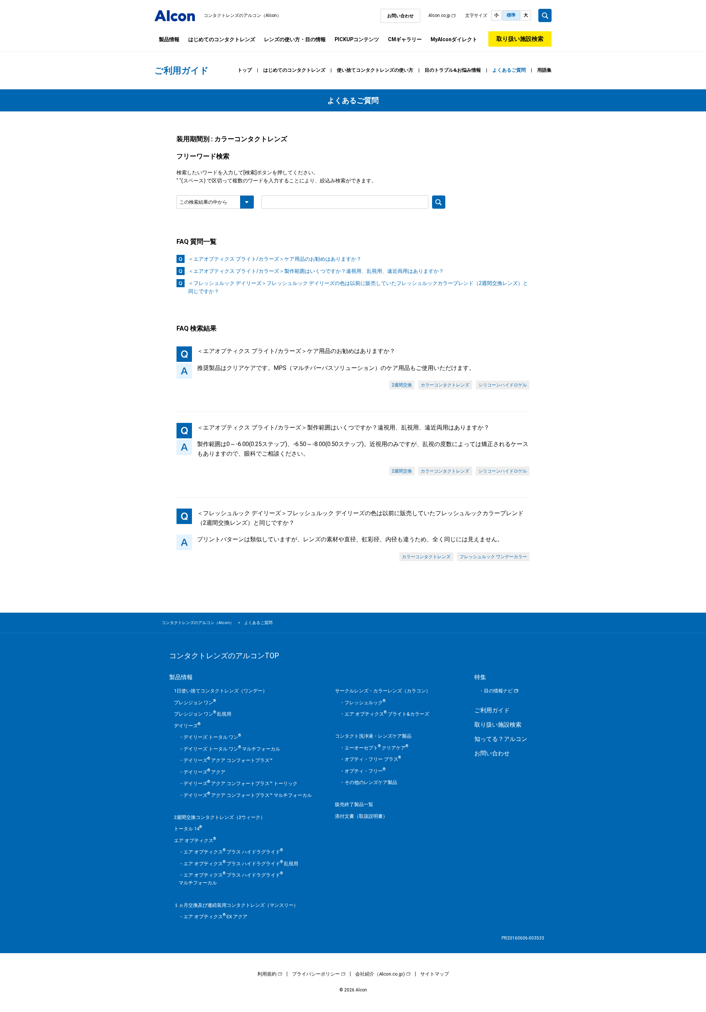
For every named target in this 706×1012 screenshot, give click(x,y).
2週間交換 (402, 385)
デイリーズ (187, 725)
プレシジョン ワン (195, 702)
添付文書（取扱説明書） (361, 816)
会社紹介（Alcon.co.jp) (380, 974)
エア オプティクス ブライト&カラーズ (387, 714)
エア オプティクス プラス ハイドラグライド (233, 852)
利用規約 (267, 974)
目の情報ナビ (498, 691)
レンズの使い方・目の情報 (295, 39)
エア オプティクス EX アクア (215, 916)
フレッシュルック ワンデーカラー (493, 556)
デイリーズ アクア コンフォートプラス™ (227, 760)
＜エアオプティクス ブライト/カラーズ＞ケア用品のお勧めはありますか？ (274, 259)
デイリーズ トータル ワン (212, 737)
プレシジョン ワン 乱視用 (202, 714)
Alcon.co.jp (439, 15)
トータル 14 (188, 828)
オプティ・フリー (365, 771)
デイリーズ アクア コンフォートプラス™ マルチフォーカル (247, 795)
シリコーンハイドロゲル (502, 385)
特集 (480, 677)
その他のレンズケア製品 (371, 782)
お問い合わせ (400, 15)
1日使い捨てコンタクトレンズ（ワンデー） (220, 691)
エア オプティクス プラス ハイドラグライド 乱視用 (240, 863)
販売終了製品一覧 (354, 804)
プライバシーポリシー (316, 974)
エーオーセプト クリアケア (376, 748)
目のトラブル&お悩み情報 (453, 70)
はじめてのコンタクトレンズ (221, 39)
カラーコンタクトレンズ (445, 385)
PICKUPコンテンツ (357, 39)
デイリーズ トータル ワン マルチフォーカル (231, 749)
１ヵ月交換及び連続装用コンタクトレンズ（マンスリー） (236, 905)
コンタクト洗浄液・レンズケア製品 (373, 736)
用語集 (544, 70)
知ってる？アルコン (500, 738)
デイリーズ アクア (204, 772)
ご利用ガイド (492, 710)
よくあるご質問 (509, 70)
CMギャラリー (405, 39)
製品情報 (169, 39)
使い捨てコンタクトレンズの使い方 (375, 70)
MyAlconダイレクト (454, 39)
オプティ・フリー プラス (373, 759)
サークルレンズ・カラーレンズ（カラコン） (383, 691)
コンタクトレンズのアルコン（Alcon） (242, 15)
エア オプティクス (195, 840)
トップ (245, 70)
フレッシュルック (365, 702)
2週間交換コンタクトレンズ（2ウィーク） (219, 817)
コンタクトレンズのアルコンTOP (224, 655)
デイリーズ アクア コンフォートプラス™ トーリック (240, 783)
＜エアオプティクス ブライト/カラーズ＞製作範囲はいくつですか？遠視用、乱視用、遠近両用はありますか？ (316, 271)
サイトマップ (434, 974)
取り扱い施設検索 (519, 38)
